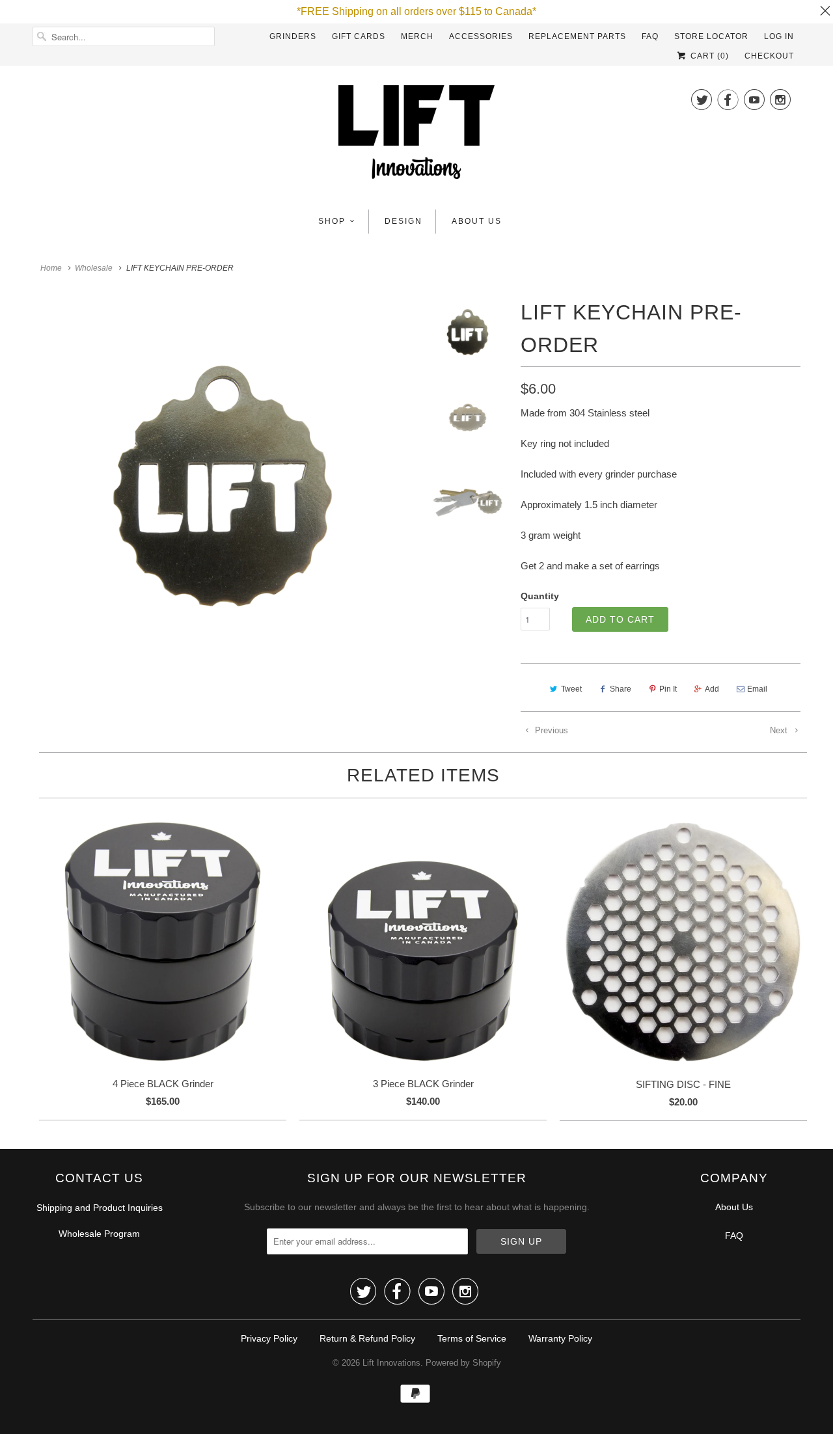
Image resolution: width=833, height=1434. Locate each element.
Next (780, 730)
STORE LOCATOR (711, 36)
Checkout (769, 56)
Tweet (571, 689)
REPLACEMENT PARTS (577, 36)
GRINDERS (292, 36)
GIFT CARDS (358, 36)
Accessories (481, 36)
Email (757, 689)
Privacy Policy (269, 1338)
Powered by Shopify (463, 1363)
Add (712, 689)
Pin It (668, 689)
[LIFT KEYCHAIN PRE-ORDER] (223, 486)
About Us (477, 221)
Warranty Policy (560, 1338)
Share (620, 689)
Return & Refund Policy (367, 1338)
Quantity (540, 596)
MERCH (417, 36)
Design (403, 221)
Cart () (708, 56)
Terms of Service (471, 1338)
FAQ (650, 36)
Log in (779, 36)
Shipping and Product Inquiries (99, 1207)
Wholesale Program (99, 1233)
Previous (550, 730)
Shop (332, 221)
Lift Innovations (391, 1363)
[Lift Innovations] (416, 136)
